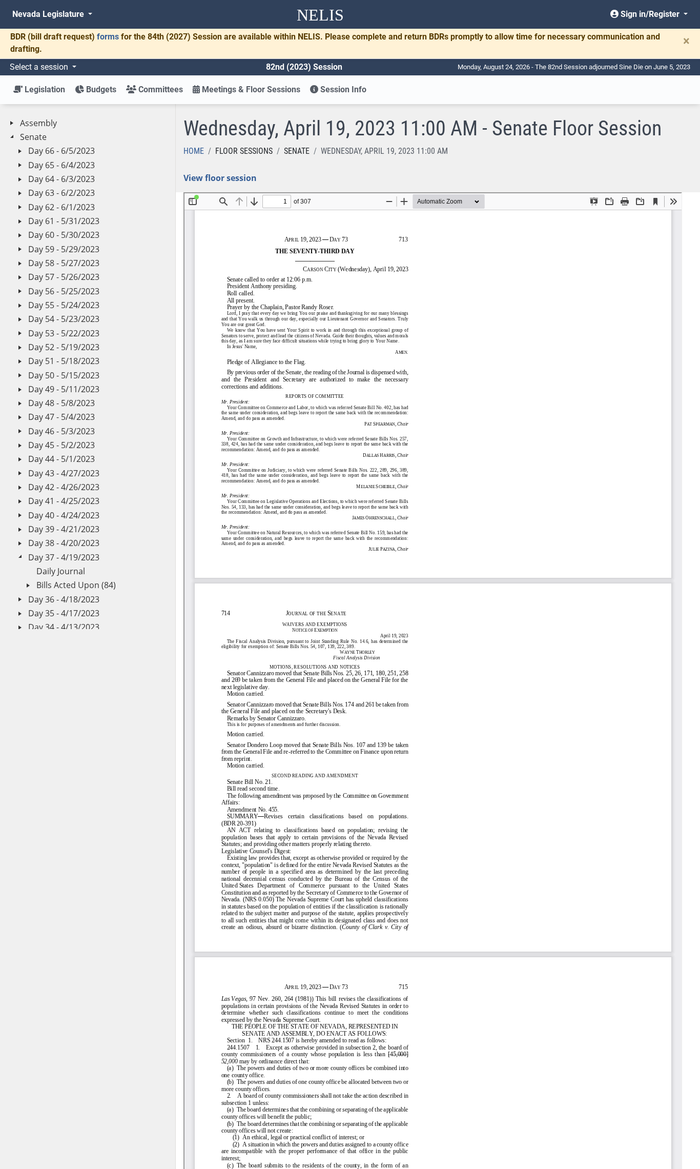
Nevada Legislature (49, 14)
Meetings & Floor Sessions (250, 89)
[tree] (88, 606)
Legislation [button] (44, 89)
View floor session (220, 178)
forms (108, 37)
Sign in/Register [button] (650, 14)
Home (193, 151)
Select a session (40, 67)
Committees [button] (159, 89)
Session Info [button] (342, 89)
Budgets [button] (100, 89)
